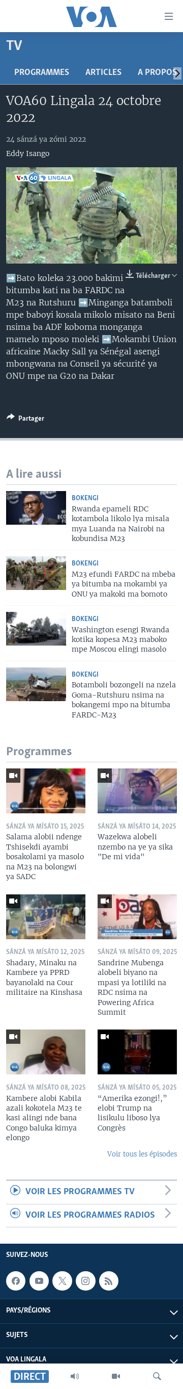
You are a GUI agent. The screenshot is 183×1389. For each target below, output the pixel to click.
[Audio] (74, 1376)
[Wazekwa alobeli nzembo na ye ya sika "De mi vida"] (137, 790)
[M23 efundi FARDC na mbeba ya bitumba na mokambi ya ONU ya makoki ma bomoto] (36, 573)
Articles (103, 73)
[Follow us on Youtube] (39, 1281)
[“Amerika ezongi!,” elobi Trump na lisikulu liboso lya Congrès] (137, 1052)
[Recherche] (157, 1376)
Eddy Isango (27, 153)
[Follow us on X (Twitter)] (62, 1281)
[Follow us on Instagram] (85, 1281)
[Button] (25, 420)
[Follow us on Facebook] (15, 1281)
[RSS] (108, 1281)
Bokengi (85, 498)
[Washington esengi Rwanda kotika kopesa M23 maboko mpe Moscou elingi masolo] (36, 629)
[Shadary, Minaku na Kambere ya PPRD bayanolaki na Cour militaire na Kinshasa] (45, 916)
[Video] (116, 1376)
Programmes (41, 73)
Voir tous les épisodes (142, 1154)
